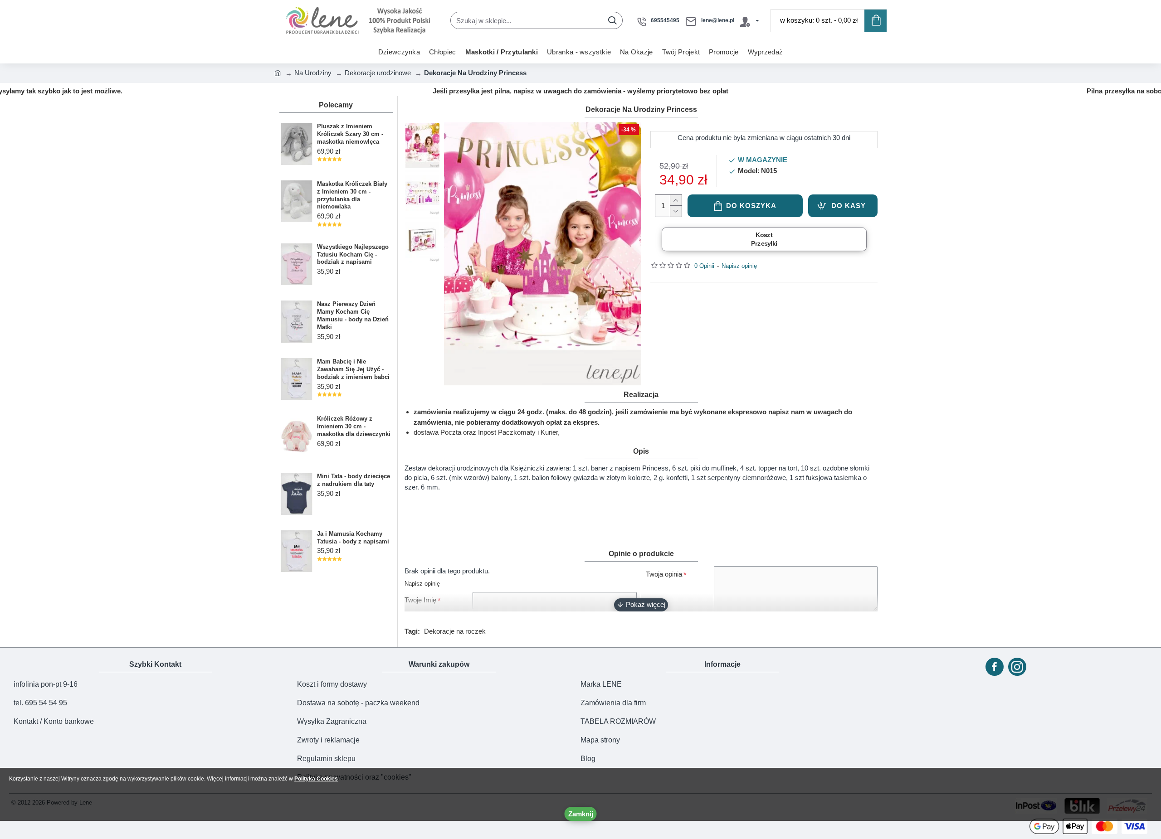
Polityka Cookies (316, 779)
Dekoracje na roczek (455, 631)
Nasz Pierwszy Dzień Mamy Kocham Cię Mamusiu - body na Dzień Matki (353, 315)
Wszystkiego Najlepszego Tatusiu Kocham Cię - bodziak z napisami (353, 254)
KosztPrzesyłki (764, 239)
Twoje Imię (420, 600)
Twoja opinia (664, 574)
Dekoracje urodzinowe (378, 73)
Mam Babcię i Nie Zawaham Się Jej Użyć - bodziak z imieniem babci (353, 369)
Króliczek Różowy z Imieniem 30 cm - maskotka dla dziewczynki (353, 426)
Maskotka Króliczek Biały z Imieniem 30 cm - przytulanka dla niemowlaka (352, 195)
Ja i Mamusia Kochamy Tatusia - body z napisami (353, 537)
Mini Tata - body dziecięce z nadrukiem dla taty (353, 480)
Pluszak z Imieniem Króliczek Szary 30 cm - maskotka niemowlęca (350, 134)
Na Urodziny (313, 73)
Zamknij (580, 814)
